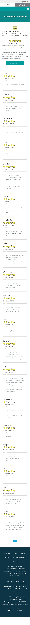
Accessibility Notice (21, 557)
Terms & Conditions (9, 557)
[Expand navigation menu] (28, 9)
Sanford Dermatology (7, 24)
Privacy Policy (22, 553)
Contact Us (15, 561)
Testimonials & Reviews (19, 24)
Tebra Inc (14, 553)
